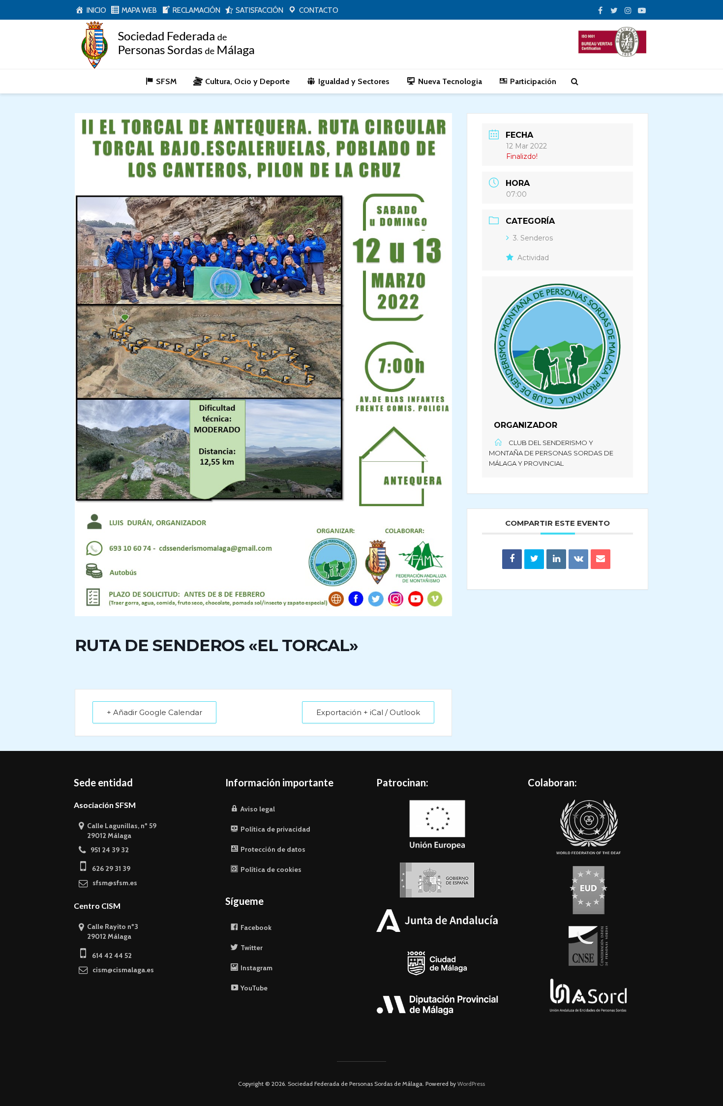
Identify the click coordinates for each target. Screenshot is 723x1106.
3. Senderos (533, 238)
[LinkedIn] (556, 559)
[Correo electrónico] (600, 559)
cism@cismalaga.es (121, 969)
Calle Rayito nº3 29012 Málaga (108, 931)
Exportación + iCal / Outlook (368, 712)
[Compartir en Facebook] (512, 559)
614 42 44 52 (109, 955)
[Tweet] (534, 559)
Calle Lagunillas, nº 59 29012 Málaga (117, 830)
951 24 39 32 (107, 849)
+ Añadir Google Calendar (154, 712)
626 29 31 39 (108, 868)
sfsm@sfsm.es (112, 882)
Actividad (533, 257)
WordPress (471, 1083)
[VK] (578, 559)
